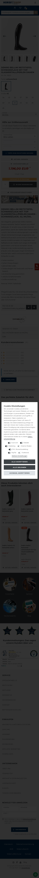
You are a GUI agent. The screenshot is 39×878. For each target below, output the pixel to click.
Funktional (25, 452)
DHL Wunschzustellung (20, 449)
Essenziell (14, 442)
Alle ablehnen (19, 467)
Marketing (12, 446)
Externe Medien (26, 446)
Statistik (26, 442)
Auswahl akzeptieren (19, 473)
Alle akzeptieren (20, 462)
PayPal (13, 452)
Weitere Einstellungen (19, 456)
